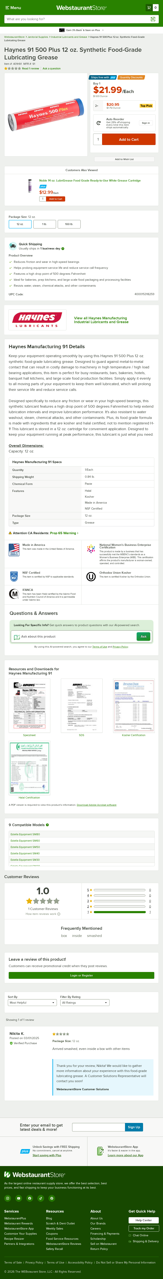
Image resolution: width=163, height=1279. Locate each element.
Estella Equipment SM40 (25, 853)
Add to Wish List (124, 159)
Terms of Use (99, 646)
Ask (143, 636)
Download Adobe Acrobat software (97, 804)
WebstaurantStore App (19, 1228)
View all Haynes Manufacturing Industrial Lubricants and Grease (101, 320)
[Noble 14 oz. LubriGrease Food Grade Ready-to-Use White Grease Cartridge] (30, 186)
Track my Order (143, 1228)
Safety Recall (54, 1249)
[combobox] (81, 19)
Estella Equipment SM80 (25, 834)
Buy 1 (96, 83)
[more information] (62, 249)
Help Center (144, 1220)
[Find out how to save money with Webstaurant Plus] (43, 185)
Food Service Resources (62, 1238)
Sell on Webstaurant (103, 1243)
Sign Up (134, 1127)
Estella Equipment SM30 (25, 859)
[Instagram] (7, 1198)
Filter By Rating (70, 996)
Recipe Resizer (14, 1238)
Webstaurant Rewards (18, 1223)
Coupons (52, 1233)
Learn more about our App (125, 1155)
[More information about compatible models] (47, 825)
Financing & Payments (104, 1233)
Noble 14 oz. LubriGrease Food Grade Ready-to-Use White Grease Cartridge (90, 180)
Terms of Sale (13, 1262)
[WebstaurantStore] (57, 1174)
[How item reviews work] (58, 914)
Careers (95, 1228)
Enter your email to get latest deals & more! (41, 1127)
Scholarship (98, 1238)
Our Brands (98, 1223)
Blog (49, 1218)
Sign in (146, 122)
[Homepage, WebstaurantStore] (81, 7)
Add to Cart (55, 198)
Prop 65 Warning (63, 533)
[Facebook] (29, 1198)
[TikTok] (40, 1198)
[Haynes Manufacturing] (37, 320)
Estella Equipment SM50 (25, 847)
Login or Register (81, 975)
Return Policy (99, 1249)
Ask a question (51, 68)
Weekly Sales (54, 1228)
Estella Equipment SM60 (25, 840)
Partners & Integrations (19, 1243)
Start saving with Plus (47, 1155)
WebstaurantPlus (15, 1218)
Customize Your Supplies (20, 1233)
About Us (96, 1218)
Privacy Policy (120, 646)
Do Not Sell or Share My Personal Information (126, 1262)
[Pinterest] (51, 1198)
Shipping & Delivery (146, 1241)
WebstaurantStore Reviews (63, 1243)
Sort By (12, 996)
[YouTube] (18, 1198)
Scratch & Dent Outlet (60, 1223)
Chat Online (140, 1235)
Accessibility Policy (80, 1262)
